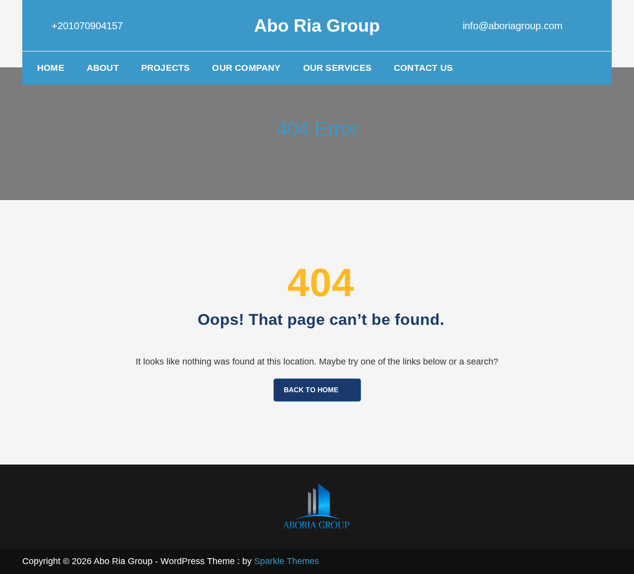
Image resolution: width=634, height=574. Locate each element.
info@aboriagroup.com (513, 25)
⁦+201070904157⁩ (87, 25)
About (103, 68)
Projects (165, 68)
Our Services (337, 68)
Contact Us (423, 68)
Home (50, 68)
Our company (246, 68)
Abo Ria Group (317, 25)
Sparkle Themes (286, 561)
